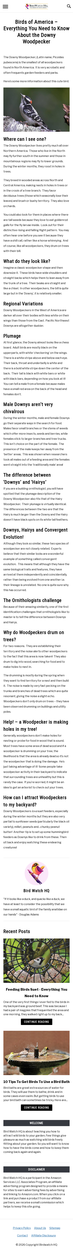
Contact (22, 1235)
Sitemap (54, 1228)
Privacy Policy (22, 1228)
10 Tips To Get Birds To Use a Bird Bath (36, 1082)
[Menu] (5, 7)
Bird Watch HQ (36, 890)
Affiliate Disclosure (43, 1235)
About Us (40, 1228)
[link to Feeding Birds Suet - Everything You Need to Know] (36, 960)
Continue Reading (36, 1021)
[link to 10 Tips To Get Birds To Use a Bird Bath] (36, 1053)
